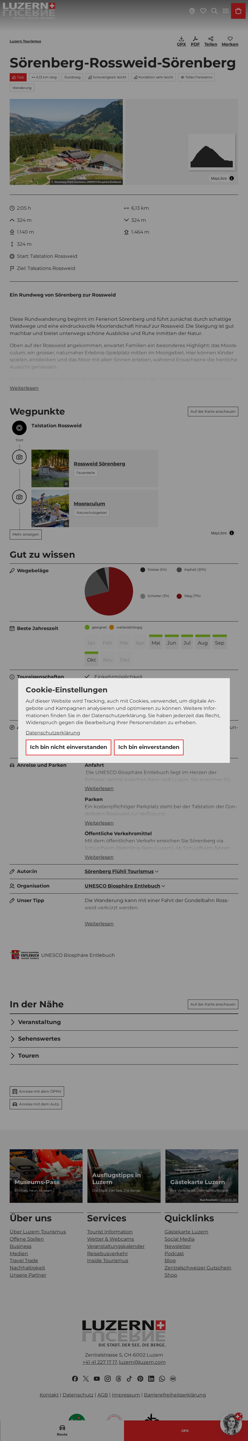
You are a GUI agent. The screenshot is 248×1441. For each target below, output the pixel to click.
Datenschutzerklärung (53, 733)
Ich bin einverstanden (148, 747)
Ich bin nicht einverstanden (68, 747)
